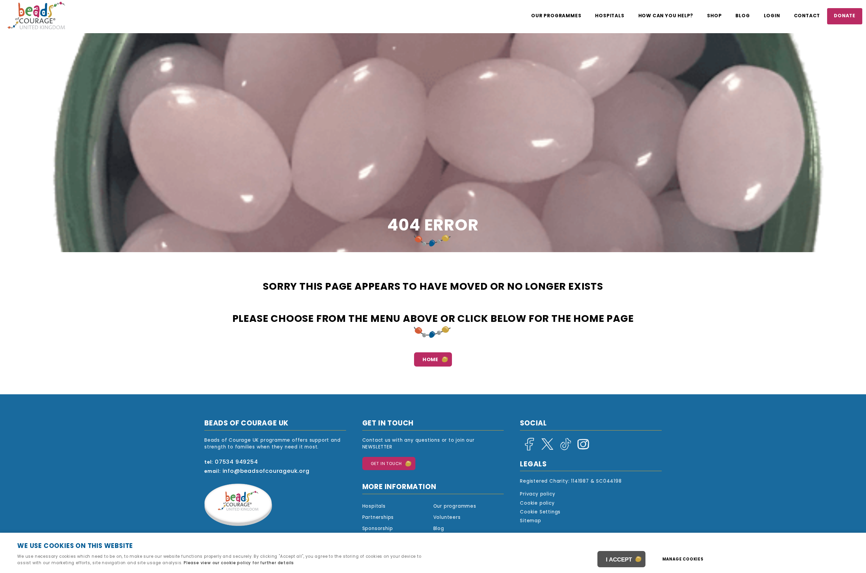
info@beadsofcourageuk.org (266, 471)
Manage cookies (683, 559)
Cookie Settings (540, 512)
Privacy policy (537, 494)
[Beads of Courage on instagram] (582, 449)
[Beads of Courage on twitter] (546, 449)
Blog (742, 16)
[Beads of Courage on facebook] (528, 449)
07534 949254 (236, 462)
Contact (807, 16)
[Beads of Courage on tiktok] (564, 449)
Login (772, 16)
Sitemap (530, 521)
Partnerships (378, 517)
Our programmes (556, 16)
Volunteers (447, 517)
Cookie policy (537, 503)
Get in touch (386, 464)
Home (430, 359)
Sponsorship (377, 529)
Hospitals (609, 16)
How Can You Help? (665, 16)
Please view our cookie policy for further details (239, 563)
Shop (714, 16)
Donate (845, 16)
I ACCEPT (619, 559)
